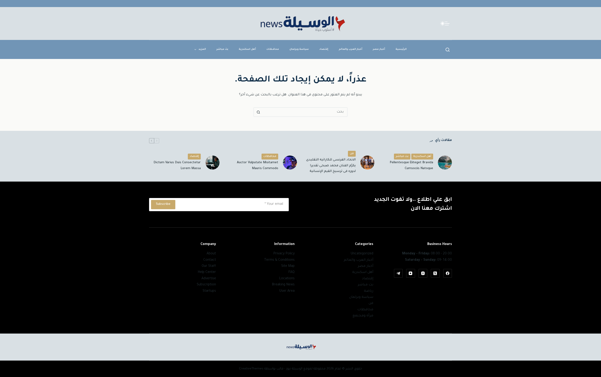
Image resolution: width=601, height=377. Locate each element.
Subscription (206, 285)
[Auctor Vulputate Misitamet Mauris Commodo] (290, 162)
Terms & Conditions (279, 260)
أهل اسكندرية (247, 49)
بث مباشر (222, 49)
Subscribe (163, 204)
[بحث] (448, 50)
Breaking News (283, 285)
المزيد (202, 49)
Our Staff (209, 266)
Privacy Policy (284, 254)
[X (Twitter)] (435, 273)
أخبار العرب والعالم (350, 49)
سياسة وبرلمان (299, 49)
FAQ (291, 272)
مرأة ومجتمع (363, 316)
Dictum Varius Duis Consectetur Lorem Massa (177, 165)
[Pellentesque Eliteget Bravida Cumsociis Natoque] (445, 162)
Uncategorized (362, 254)
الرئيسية (401, 49)
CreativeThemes (251, 369)
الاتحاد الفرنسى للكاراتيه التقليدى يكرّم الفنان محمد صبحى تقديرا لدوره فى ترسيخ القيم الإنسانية (331, 165)
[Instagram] (423, 273)
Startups (209, 291)
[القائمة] (447, 23)
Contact (209, 260)
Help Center (207, 272)
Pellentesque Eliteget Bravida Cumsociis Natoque (411, 165)
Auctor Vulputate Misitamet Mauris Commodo (257, 165)
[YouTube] (410, 273)
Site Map (288, 266)
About (211, 254)
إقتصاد (323, 49)
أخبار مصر (379, 49)
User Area (287, 291)
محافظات (272, 49)
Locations (287, 279)
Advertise (208, 279)
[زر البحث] (258, 112)
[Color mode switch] (442, 23)
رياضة (368, 291)
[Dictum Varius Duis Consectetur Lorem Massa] (212, 162)
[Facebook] (447, 273)
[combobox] (305, 112)
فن (352, 153)
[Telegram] (398, 273)
